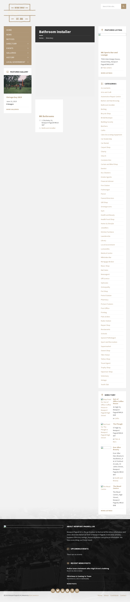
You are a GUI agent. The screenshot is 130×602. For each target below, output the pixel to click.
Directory (49, 38)
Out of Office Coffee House (118, 401)
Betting (104, 109)
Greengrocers (106, 206)
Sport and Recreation (109, 342)
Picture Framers (107, 304)
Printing (104, 312)
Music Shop (105, 266)
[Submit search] (123, 6)
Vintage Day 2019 (14, 97)
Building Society (107, 122)
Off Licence (105, 278)
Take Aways (105, 355)
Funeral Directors (107, 198)
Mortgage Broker (107, 262)
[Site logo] (20, 21)
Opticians (104, 283)
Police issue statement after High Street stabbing (88, 568)
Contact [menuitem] (123, 595)
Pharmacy (104, 300)
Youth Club (105, 384)
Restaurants (105, 329)
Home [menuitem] (100, 595)
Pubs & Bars (107, 68)
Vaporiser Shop (107, 372)
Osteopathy (105, 287)
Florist (103, 194)
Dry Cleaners (106, 173)
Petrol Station (106, 295)
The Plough (118, 424)
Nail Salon (104, 270)
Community (85, 579)
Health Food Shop (107, 219)
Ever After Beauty (117, 448)
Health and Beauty (108, 215)
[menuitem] (17, 30)
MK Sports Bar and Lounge (109, 53)
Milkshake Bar (106, 257)
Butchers (104, 126)
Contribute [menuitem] (114, 595)
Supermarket (106, 346)
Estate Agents (106, 177)
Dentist (103, 168)
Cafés (103, 130)
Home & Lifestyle (107, 223)
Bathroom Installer (49, 128)
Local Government (108, 245)
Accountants (105, 88)
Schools (104, 333)
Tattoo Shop (105, 359)
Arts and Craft (106, 92)
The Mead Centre (117, 487)
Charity (103, 151)
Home (41, 38)
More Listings (106, 73)
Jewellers (104, 228)
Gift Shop (104, 202)
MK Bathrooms (46, 116)
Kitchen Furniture (107, 232)
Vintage (104, 380)
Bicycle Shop (106, 113)
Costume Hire (106, 160)
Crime (80, 571)
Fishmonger (105, 189)
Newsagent (105, 274)
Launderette (105, 236)
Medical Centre (106, 253)
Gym (102, 211)
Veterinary (105, 376)
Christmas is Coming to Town (79, 576)
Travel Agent (105, 363)
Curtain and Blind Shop (109, 164)
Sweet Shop (105, 350)
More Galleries (12, 109)
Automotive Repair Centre (111, 96)
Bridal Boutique (106, 118)
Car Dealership (106, 139)
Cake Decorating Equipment (111, 135)
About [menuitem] (106, 595)
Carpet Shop (105, 147)
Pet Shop (104, 291)
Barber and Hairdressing (110, 101)
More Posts (71, 584)
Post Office (105, 308)
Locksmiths (105, 249)
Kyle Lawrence (33, 595)
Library (103, 240)
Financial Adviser (107, 181)
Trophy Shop (105, 367)
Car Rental (105, 143)
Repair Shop (105, 325)
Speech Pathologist (108, 338)
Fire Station (105, 185)
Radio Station (106, 321)
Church (103, 156)
